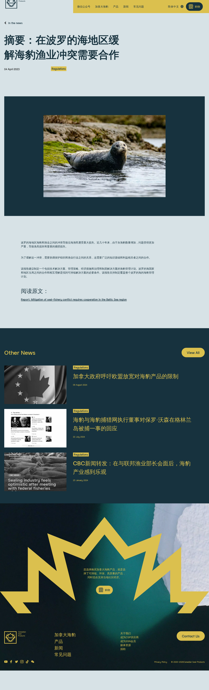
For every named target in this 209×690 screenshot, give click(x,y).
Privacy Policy (160, 668)
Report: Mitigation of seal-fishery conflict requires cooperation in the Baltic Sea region (74, 306)
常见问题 (138, 6)
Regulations (59, 75)
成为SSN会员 (128, 647)
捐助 (123, 655)
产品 (115, 6)
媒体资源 (125, 651)
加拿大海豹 (101, 6)
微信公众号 (83, 6)
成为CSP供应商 (129, 643)
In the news (15, 29)
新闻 (126, 6)
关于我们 (125, 639)
